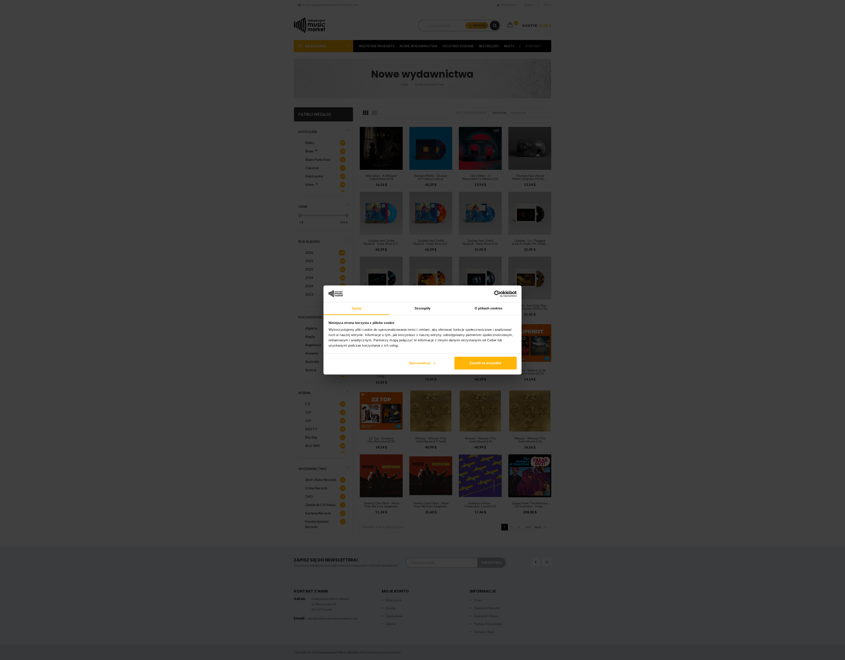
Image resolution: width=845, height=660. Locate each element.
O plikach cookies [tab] (488, 308)
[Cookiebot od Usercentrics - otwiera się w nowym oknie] (497, 294)
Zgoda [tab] (357, 308)
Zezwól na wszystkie (485, 363)
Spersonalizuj (419, 363)
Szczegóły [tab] (423, 308)
